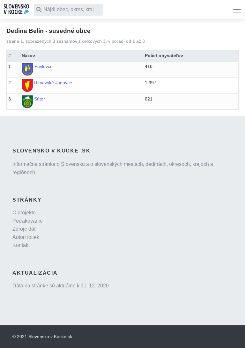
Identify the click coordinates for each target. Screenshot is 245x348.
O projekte (24, 212)
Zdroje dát (23, 229)
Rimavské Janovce (53, 82)
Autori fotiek (25, 237)
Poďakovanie (27, 221)
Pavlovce (43, 66)
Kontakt (21, 245)
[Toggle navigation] (237, 9)
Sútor (39, 98)
